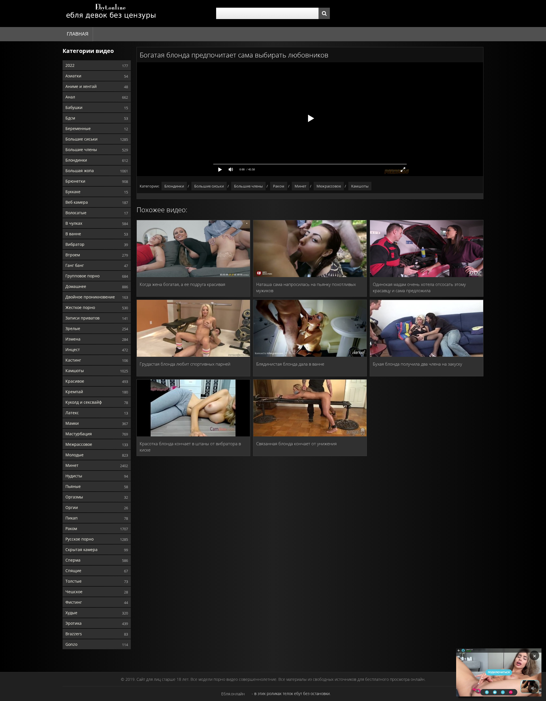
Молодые (74, 454)
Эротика (73, 623)
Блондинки (76, 160)
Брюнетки (75, 181)
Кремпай (74, 391)
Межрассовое (78, 444)
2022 (70, 65)
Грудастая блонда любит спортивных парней (185, 364)
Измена (72, 339)
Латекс (72, 412)
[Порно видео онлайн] (111, 13)
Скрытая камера (81, 549)
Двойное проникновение (90, 297)
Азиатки (73, 76)
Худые (71, 612)
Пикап (71, 518)
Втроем (72, 254)
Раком (71, 528)
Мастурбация (78, 433)
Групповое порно (82, 276)
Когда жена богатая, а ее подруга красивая (182, 284)
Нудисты (73, 476)
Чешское (73, 591)
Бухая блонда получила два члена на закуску (417, 364)
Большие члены (81, 149)
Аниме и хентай (81, 86)
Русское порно (79, 539)
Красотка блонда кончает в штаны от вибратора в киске (190, 447)
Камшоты (74, 370)
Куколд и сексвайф (83, 402)
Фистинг (73, 602)
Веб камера (76, 202)
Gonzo (71, 644)
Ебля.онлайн (233, 693)
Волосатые (75, 212)
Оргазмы (74, 497)
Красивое (74, 381)
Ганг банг (74, 265)
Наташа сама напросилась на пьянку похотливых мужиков (306, 287)
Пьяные (73, 486)
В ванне (73, 233)
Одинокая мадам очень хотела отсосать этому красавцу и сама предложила (419, 287)
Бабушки (73, 107)
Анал (70, 97)
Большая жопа (79, 170)
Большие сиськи (81, 139)
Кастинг (73, 360)
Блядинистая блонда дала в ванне (290, 364)
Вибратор (74, 244)
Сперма (72, 560)
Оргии (71, 507)
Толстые (73, 581)
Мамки (72, 423)
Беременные (78, 128)
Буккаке (72, 191)
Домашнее (75, 286)
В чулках (73, 223)
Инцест (72, 349)
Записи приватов (82, 318)
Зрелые (72, 328)
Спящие (73, 570)
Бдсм (70, 118)
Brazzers (73, 633)
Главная (77, 34)
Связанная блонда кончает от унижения (296, 443)
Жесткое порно (80, 307)
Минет (71, 465)
